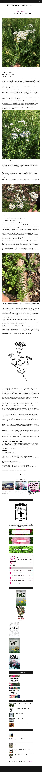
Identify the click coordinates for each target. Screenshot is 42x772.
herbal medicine (5, 470)
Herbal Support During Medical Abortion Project (33, 493)
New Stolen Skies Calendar (18, 713)
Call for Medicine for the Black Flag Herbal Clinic (22, 708)
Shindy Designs (30, 761)
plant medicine (11, 470)
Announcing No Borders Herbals (19, 718)
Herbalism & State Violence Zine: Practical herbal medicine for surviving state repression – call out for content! (21, 492)
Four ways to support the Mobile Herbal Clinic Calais (8, 492)
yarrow (24, 470)
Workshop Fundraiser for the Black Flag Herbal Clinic (23, 703)
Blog (18, 11)
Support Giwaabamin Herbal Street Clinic (21, 723)
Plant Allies (22, 11)
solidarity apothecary (18, 470)
